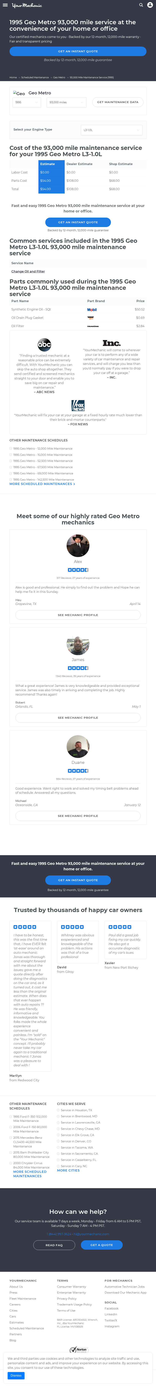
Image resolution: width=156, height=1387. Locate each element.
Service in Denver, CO (76, 1141)
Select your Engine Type (33, 129)
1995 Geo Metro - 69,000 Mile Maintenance (43, 473)
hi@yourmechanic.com (91, 1234)
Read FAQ (54, 1245)
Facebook (112, 1308)
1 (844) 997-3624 (59, 1234)
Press (13, 1292)
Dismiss (16, 1375)
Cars (13, 1316)
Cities (13, 1310)
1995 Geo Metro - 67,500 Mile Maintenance (43, 467)
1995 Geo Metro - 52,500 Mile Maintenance (43, 461)
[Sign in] (150, 5)
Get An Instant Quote (78, 222)
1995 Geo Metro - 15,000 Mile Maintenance (42, 455)
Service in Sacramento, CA (79, 1153)
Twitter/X (111, 1320)
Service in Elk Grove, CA (77, 1135)
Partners (16, 1334)
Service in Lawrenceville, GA (80, 1122)
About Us (16, 1286)
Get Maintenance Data (117, 102)
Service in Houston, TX (76, 1110)
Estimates (17, 1322)
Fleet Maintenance (23, 1298)
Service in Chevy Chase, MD (80, 1129)
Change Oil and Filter (28, 271)
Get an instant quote (78, 51)
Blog (13, 1340)
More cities (68, 1170)
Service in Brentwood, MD (79, 1116)
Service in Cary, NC (74, 1166)
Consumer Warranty (71, 1286)
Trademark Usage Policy (74, 1304)
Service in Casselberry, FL (78, 1160)
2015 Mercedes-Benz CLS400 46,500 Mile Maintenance (27, 1142)
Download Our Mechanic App (125, 1292)
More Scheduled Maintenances (41, 484)
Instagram (112, 1326)
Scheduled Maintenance (27, 1328)
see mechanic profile (78, 615)
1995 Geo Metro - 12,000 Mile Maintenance (42, 448)
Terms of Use (66, 1310)
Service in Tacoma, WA (77, 1147)
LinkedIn (111, 1314)
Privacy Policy (66, 1298)
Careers (15, 1304)
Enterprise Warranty (71, 1292)
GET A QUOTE (102, 1245)
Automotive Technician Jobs (125, 1286)
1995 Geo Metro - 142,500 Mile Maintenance (43, 479)
